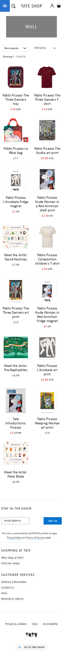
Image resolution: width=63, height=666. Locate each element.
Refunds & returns (12, 599)
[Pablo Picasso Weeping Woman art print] (47, 401)
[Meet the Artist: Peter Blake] (16, 454)
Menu (5, 5)
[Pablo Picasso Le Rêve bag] (16, 131)
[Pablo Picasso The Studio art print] (47, 131)
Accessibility (50, 624)
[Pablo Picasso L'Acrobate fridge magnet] (16, 180)
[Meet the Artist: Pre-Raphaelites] (16, 348)
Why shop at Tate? (12, 558)
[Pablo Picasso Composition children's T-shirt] (47, 237)
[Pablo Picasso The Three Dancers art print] (16, 290)
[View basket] (58, 6)
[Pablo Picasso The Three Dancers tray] (16, 77)
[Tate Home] (31, 635)
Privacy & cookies (16, 624)
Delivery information (14, 582)
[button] (13, 6)
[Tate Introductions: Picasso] (16, 401)
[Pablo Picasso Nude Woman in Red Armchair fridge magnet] (47, 290)
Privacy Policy (14, 537)
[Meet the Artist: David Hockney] (16, 237)
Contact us (7, 587)
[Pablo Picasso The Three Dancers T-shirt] (47, 77)
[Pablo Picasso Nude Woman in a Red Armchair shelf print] (47, 180)
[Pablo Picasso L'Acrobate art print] (47, 348)
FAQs (4, 593)
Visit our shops (10, 563)
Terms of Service (35, 537)
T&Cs (35, 624)
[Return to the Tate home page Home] (31, 6)
